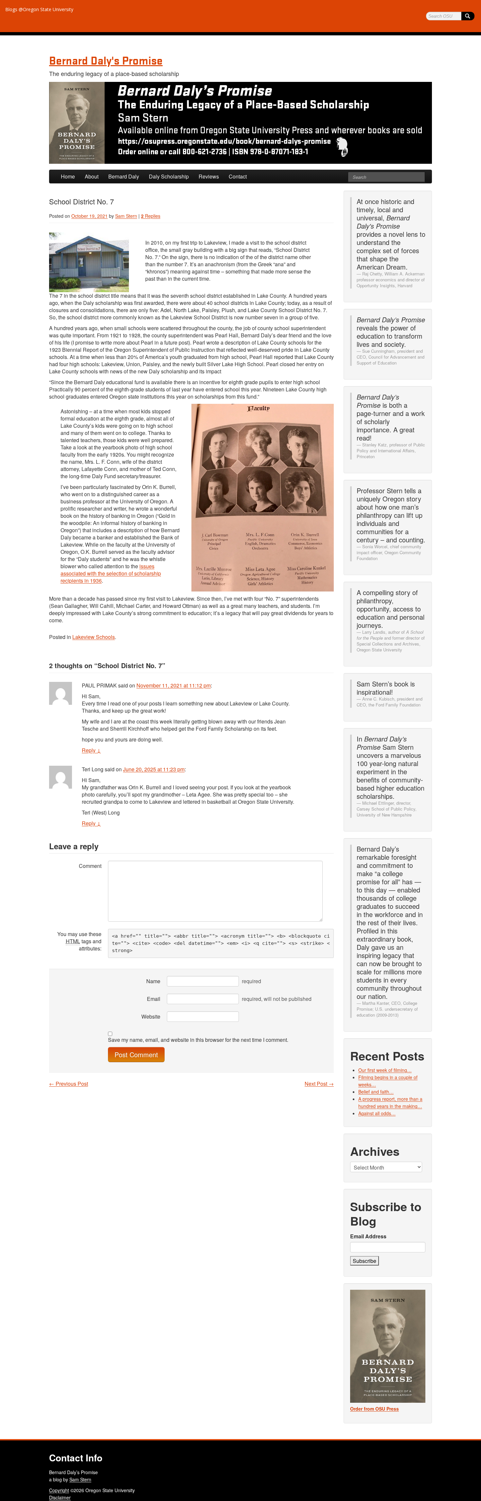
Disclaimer (60, 1497)
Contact (238, 176)
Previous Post (68, 1083)
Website (150, 1016)
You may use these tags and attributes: (79, 941)
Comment (90, 866)
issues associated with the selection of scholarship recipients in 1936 (111, 573)
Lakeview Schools (93, 637)
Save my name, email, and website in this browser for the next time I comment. (198, 1039)
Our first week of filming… (385, 1070)
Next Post (319, 1083)
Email (153, 999)
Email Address (368, 1236)
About (91, 176)
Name (153, 981)
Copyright (59, 1490)
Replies (150, 216)
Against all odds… (377, 1113)
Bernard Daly (123, 176)
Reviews (209, 176)
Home (68, 176)
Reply (91, 750)
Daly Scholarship (169, 176)
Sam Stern (126, 216)
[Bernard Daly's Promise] (240, 123)
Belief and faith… (376, 1091)
